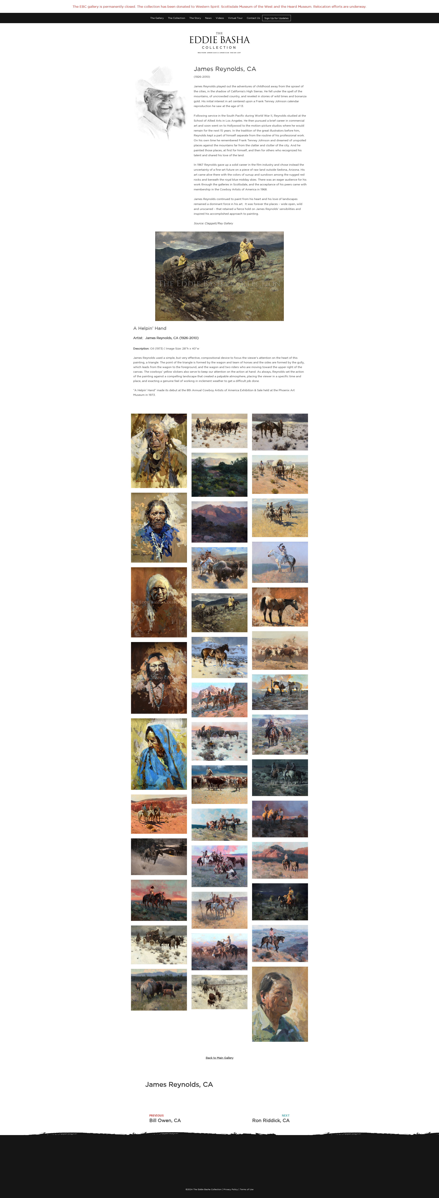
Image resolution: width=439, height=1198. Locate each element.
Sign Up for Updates (276, 18)
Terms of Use (246, 1189)
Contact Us (253, 18)
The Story (195, 18)
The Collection (176, 18)
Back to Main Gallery (219, 1057)
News (208, 18)
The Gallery (157, 18)
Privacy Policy (230, 1189)
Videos (220, 18)
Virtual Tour (235, 18)
